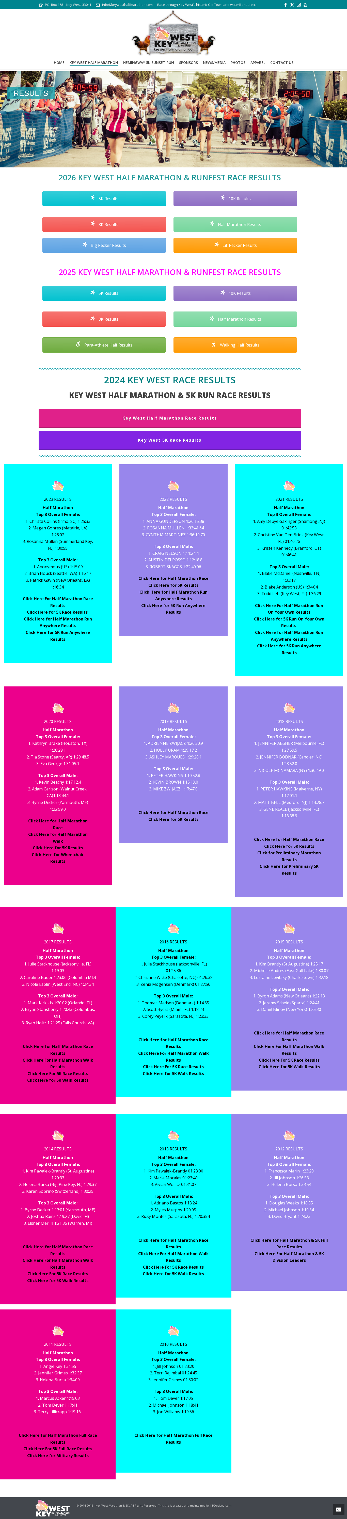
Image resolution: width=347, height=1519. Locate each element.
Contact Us (281, 62)
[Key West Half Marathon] (173, 32)
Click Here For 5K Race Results (57, 1073)
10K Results (239, 198)
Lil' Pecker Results (239, 245)
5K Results (108, 198)
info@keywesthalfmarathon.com (127, 4)
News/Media (214, 62)
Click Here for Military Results (58, 1455)
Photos (238, 62)
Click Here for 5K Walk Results (57, 1080)
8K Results (108, 224)
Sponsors (188, 62)
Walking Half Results (239, 345)
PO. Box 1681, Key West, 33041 (68, 4)
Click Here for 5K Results (173, 585)
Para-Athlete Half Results (107, 345)
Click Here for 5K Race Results (58, 612)
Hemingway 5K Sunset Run (148, 62)
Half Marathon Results (239, 224)
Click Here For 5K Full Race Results (57, 1449)
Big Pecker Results (108, 245)
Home (59, 62)
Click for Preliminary (279, 853)
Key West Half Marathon (94, 62)
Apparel (257, 62)
